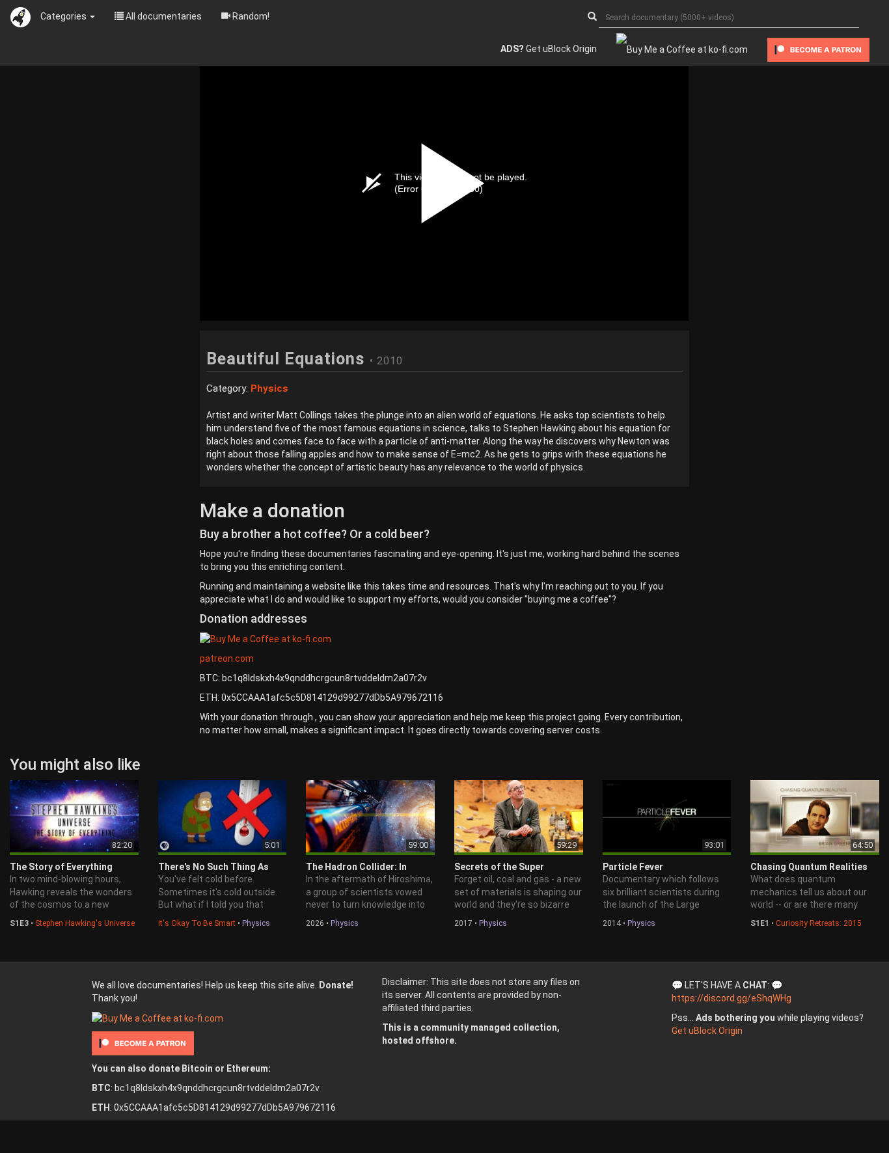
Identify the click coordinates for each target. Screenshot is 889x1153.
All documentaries (163, 16)
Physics (256, 923)
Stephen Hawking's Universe (85, 923)
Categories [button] (64, 16)
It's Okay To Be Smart (197, 923)
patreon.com (227, 658)
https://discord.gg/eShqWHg (731, 998)
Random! (249, 16)
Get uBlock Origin (548, 49)
